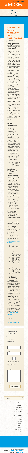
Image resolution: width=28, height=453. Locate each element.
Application (19, 407)
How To (20, 423)
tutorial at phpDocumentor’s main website (13, 241)
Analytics (19, 405)
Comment (10, 369)
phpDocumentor (12, 198)
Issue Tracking (18, 429)
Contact (14, 1)
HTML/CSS (19, 425)
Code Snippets (18, 411)
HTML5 (20, 427)
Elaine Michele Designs (16, 450)
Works (13, 10)
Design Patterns (18, 415)
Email (9, 351)
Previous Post (16, 322)
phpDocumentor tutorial (12, 313)
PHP (10, 318)
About (15, 15)
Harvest (20, 421)
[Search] (22, 398)
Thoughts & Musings (14, 13)
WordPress (20, 452)
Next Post (10, 322)
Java (21, 431)
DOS (21, 417)
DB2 (21, 413)
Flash (20, 419)
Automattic (19, 409)
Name (9, 345)
